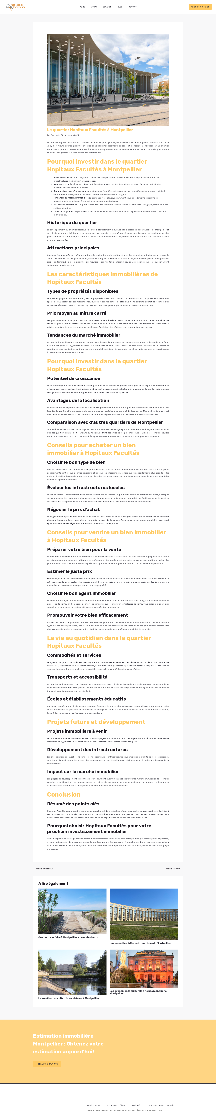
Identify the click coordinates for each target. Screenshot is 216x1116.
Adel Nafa (136, 1105)
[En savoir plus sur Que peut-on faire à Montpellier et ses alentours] (72, 911)
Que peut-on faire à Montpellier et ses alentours (68, 937)
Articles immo (93, 1105)
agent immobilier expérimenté (79, 600)
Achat (94, 7)
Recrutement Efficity (116, 1105)
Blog (120, 7)
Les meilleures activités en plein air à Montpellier (68, 998)
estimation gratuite (47, 1064)
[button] (200, 7)
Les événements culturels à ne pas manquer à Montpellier (138, 992)
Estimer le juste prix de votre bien (63, 578)
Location (107, 7)
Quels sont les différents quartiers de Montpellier (140, 943)
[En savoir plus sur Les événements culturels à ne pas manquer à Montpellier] (144, 968)
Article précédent (42, 868)
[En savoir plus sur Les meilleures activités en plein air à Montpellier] (72, 972)
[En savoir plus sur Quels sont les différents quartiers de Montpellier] (144, 914)
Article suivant (174, 868)
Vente (82, 7)
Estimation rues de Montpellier (161, 1105)
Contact (132, 7)
